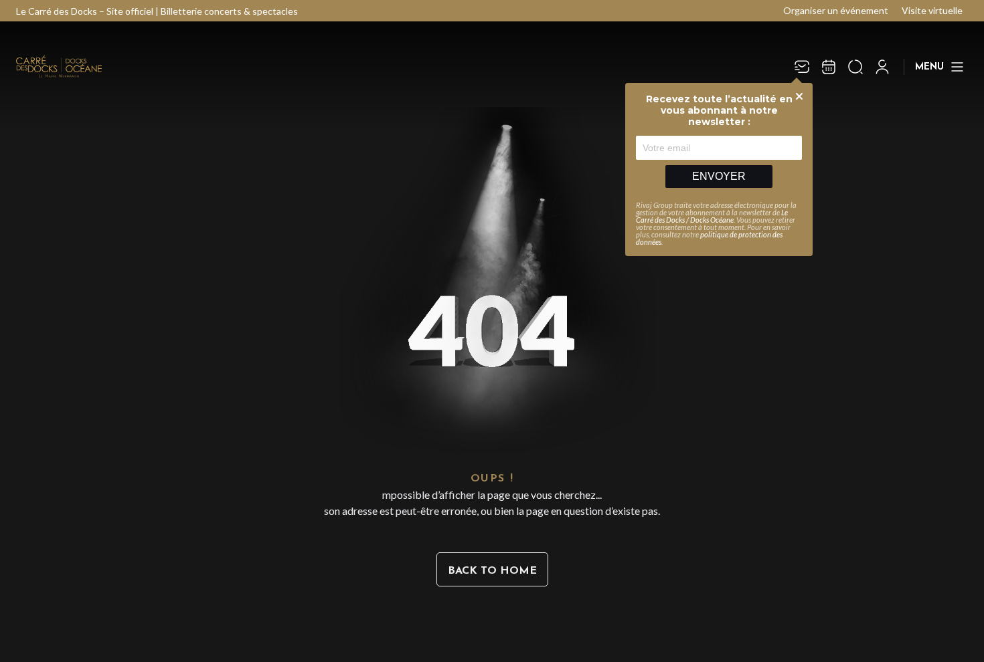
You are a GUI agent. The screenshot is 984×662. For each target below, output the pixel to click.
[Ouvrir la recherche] (855, 67)
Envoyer (719, 176)
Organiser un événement (835, 10)
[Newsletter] (802, 67)
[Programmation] (828, 67)
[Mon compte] (882, 67)
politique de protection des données (709, 238)
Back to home (492, 571)
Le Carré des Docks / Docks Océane (712, 216)
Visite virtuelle (932, 10)
